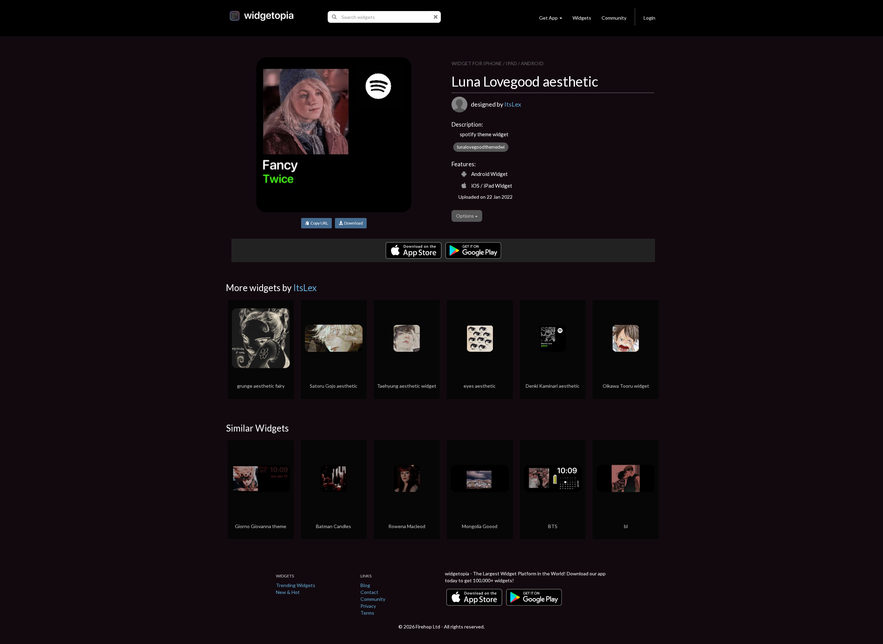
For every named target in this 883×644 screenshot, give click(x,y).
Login (649, 18)
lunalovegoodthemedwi (481, 147)
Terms (367, 613)
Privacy (368, 606)
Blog (365, 585)
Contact (369, 592)
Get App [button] (548, 18)
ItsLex (512, 104)
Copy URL (318, 223)
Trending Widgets (295, 585)
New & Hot (288, 592)
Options (465, 216)
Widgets (582, 18)
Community (614, 18)
